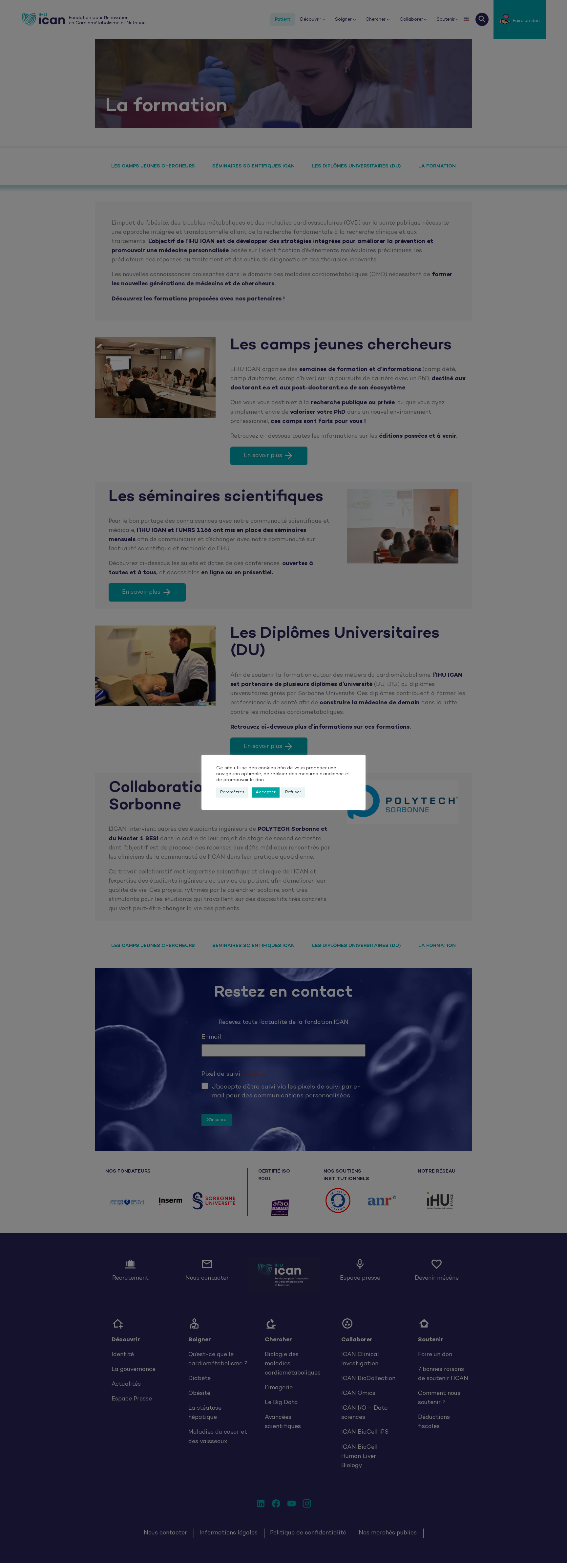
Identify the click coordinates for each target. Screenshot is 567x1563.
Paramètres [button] (232, 792)
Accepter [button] (266, 792)
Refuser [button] (293, 792)
